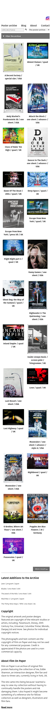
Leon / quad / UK (37, 388)
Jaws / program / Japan (10, 583)
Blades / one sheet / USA (10, 588)
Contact (45, 25)
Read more (6, 707)
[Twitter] (38, 18)
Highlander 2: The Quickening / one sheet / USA (37, 316)
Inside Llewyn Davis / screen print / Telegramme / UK (37, 360)
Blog (23, 25)
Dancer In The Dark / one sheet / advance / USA (37, 163)
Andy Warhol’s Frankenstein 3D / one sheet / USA (13, 119)
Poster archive (9, 25)
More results (40, 569)
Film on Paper (7, 10)
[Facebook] (43, 18)
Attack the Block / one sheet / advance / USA (37, 119)
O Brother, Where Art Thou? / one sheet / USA (13, 530)
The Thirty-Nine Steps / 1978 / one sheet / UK (18, 604)
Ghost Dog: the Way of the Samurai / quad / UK (13, 303)
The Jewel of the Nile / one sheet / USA (16, 593)
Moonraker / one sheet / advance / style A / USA (37, 445)
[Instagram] (47, 18)
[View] (13, 58)
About (33, 25)
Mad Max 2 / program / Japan (12, 599)
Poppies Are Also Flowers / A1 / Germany (38, 530)
